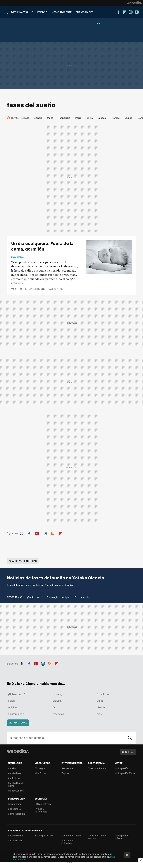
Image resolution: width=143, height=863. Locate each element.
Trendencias (14, 803)
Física (11, 700)
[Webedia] (135, 3)
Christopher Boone (32, 288)
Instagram (131, 12)
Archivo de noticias (24, 560)
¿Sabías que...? (35, 597)
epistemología (16, 714)
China (89, 117)
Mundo (128, 117)
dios (99, 714)
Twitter (21, 533)
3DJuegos (40, 768)
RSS (52, 533)
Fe (75, 597)
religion (66, 597)
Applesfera (14, 778)
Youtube (137, 12)
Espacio (102, 117)
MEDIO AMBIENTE (61, 12)
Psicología (52, 597)
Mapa (50, 117)
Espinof (65, 773)
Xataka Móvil (15, 773)
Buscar (130, 738)
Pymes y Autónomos (41, 810)
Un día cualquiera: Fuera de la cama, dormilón (42, 246)
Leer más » (17, 283)
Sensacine (67, 768)
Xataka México (16, 835)
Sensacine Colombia (67, 842)
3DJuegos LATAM (44, 835)
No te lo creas (104, 694)
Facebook (118, 12)
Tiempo (116, 117)
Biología (57, 700)
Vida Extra (40, 773)
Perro (78, 117)
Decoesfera (14, 808)
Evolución (18, 257)
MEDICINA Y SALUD (22, 12)
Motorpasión (122, 768)
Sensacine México (71, 835)
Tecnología (64, 117)
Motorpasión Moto (125, 773)
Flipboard (124, 12)
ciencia (85, 597)
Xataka (12, 768)
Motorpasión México (122, 837)
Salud (100, 700)
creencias (58, 714)
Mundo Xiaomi (16, 790)
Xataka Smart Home (15, 784)
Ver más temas (18, 722)
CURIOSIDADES (84, 12)
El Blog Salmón (43, 803)
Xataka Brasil (15, 840)
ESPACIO (42, 12)
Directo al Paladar (97, 768)
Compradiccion (16, 813)
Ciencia (38, 117)
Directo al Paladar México (97, 837)
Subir (125, 752)
